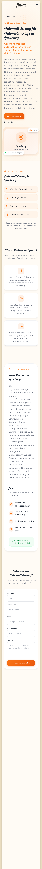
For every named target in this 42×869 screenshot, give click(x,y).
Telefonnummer (13, 628)
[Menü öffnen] (37, 5)
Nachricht (11, 640)
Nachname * (12, 605)
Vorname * (11, 593)
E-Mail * (10, 616)
